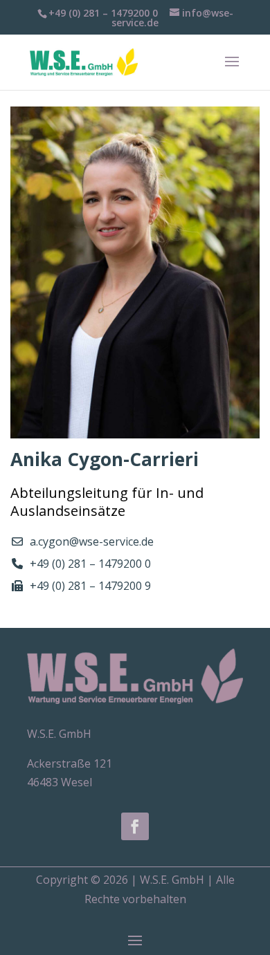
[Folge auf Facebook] (135, 826)
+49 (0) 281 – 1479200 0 (90, 563)
